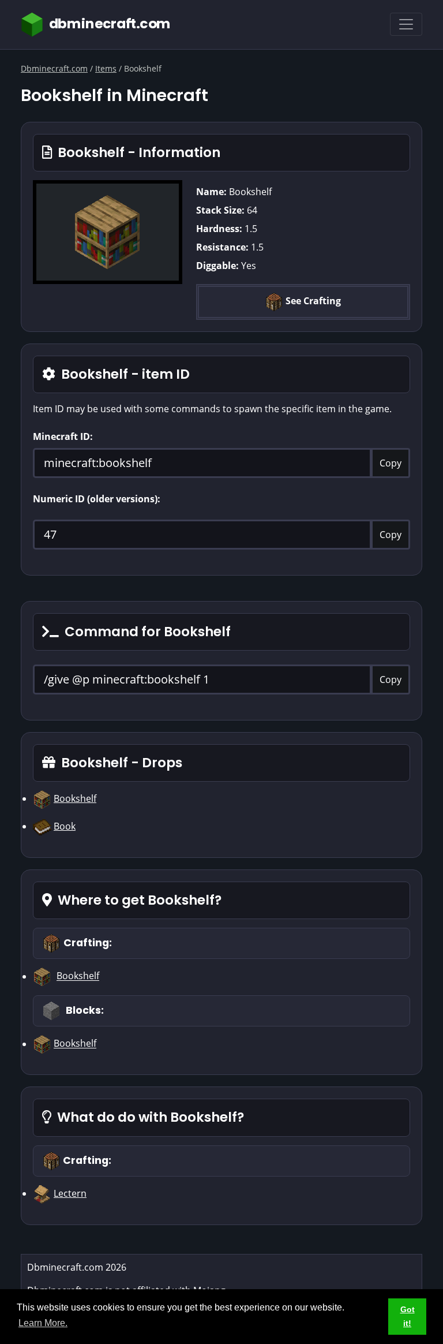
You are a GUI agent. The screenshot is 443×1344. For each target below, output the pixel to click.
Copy (390, 463)
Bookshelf (75, 798)
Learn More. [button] (42, 1323)
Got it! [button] (407, 1316)
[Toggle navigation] (406, 24)
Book (65, 826)
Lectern (70, 1193)
